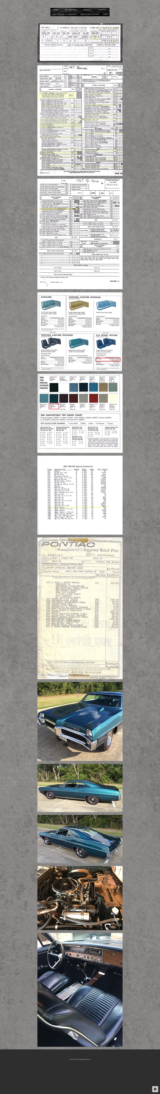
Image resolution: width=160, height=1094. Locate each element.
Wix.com (88, 1059)
